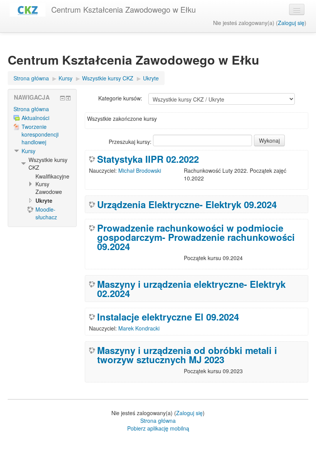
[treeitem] (42, 109)
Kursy (28, 151)
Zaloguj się (291, 23)
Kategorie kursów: (120, 98)
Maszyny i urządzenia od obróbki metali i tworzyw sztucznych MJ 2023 (187, 355)
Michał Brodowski (139, 170)
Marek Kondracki (139, 328)
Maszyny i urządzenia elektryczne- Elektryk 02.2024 (191, 288)
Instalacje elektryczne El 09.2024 (168, 316)
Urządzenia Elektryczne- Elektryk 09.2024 (187, 204)
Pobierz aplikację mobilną (158, 428)
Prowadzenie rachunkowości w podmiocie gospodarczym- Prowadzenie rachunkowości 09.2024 (196, 237)
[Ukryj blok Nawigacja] (62, 98)
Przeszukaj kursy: (131, 141)
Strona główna (31, 109)
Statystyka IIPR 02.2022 (148, 159)
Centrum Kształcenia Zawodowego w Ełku (123, 9)
